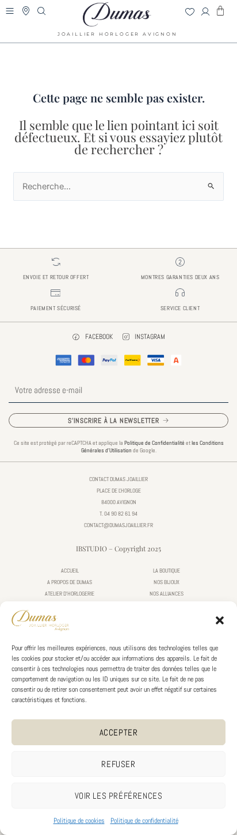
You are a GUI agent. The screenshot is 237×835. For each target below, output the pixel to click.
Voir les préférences (119, 795)
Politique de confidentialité (144, 820)
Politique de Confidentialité (154, 443)
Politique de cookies (79, 820)
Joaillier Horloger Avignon (118, 31)
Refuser (118, 763)
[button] (219, 620)
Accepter (119, 732)
